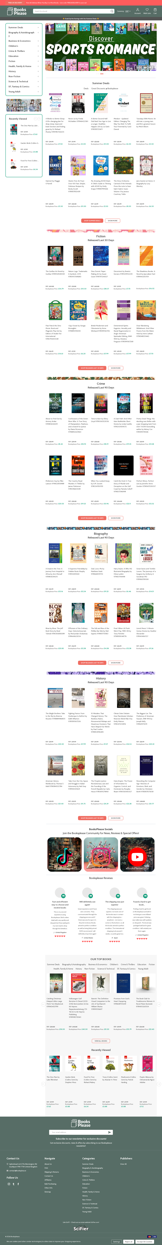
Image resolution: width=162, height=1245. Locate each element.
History (12, 71)
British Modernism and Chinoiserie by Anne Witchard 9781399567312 (100, 328)
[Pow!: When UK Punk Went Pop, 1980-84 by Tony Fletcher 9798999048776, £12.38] (124, 613)
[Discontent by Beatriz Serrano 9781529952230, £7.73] (124, 256)
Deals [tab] (86, 88)
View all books (101, 1041)
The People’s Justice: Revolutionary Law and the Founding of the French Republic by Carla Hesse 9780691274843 (100, 786)
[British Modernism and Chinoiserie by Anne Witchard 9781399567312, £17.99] (101, 310)
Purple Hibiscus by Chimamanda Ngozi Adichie (147, 1079)
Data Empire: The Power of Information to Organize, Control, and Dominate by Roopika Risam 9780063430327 (123, 786)
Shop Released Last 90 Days (92, 518)
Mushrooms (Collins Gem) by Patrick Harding (128, 1079)
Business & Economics (19, 41)
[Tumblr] (13, 1184)
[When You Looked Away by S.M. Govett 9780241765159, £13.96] (101, 465)
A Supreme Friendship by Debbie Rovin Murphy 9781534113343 (77, 571)
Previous (35, 118)
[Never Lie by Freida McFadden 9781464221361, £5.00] (78, 103)
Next (39, 118)
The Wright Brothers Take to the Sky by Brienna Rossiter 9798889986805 (55, 716)
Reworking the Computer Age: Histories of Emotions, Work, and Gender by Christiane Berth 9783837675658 (145, 786)
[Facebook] (18, 1184)
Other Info (48, 1188)
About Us (48, 1164)
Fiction (11, 61)
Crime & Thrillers (16, 51)
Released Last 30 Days (101, 240)
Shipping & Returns (52, 1172)
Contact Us (49, 1176)
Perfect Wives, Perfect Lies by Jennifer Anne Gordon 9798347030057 (146, 483)
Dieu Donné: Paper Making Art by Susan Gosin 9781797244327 (99, 274)
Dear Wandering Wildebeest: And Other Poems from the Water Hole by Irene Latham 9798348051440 (145, 331)
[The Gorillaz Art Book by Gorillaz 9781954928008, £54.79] (55, 256)
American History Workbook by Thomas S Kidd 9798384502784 (54, 783)
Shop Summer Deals (92, 221)
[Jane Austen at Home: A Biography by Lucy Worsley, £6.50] (146, 165)
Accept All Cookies (144, 1241)
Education (13, 56)
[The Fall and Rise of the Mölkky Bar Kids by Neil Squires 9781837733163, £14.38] (101, 613)
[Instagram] (9, 1184)
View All (123, 1164)
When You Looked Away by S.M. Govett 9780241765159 (100, 483)
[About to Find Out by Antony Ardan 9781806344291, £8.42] (55, 403)
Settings (116, 1241)
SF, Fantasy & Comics (18, 86)
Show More (112, 221)
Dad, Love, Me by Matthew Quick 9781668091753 (97, 571)
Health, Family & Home (19, 66)
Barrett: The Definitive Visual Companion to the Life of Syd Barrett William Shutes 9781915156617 (100, 1004)
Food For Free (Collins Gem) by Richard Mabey (38, 161)
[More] (38, 27)
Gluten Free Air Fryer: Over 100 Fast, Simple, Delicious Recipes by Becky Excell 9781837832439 (76, 186)
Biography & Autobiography (21, 34)
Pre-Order (56, 1036)
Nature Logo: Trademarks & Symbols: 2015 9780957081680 (77, 274)
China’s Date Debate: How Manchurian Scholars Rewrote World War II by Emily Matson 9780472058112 (123, 718)
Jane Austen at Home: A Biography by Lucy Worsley (145, 183)
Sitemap (48, 1192)
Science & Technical (18, 81)
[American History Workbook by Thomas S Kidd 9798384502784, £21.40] (55, 765)
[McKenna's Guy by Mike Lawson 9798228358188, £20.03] (55, 465)
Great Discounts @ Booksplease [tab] (104, 88)
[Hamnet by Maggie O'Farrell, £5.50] (55, 165)
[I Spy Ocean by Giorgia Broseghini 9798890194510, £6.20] (78, 310)
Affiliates (48, 1180)
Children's (13, 46)
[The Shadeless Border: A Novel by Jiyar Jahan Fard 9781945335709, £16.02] (146, 256)
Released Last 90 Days (101, 387)
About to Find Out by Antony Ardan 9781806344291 (54, 421)
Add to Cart (30, 139)
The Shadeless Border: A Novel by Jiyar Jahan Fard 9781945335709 (145, 274)
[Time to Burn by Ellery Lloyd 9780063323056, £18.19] (101, 403)
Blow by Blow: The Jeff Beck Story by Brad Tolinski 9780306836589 (55, 631)
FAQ (46, 1168)
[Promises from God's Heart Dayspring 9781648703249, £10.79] (123, 983)
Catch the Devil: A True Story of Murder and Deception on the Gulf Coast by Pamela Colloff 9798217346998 (123, 486)
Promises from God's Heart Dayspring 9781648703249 (121, 1001)
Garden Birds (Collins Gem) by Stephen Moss (38, 143)
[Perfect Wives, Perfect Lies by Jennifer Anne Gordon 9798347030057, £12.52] (146, 465)
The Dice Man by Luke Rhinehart (33, 126)
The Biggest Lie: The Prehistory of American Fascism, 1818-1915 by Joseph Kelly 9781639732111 (145, 718)
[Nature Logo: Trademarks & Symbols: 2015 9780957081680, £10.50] (78, 256)
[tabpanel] (101, 47)
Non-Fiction (14, 76)
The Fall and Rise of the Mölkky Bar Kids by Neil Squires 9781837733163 (100, 631)
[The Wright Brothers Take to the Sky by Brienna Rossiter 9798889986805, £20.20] (55, 698)
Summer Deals (15, 27)
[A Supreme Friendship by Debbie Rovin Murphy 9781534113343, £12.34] (78, 553)
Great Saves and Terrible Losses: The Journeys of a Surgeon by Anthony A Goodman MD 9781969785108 (146, 574)
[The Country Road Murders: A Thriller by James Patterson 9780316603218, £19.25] (78, 465)
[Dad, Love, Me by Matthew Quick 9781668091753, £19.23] (101, 553)
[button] (24, 105)
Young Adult (14, 91)
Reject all (128, 1241)
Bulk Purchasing (50, 1184)
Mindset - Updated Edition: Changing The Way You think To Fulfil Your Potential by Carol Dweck (122, 124)
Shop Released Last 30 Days (92, 368)
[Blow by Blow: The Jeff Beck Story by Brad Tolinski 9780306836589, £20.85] (55, 613)
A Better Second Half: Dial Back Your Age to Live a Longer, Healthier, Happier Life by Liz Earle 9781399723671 (101, 124)
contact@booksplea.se (17, 1171)
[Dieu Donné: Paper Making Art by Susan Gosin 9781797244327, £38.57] (101, 256)
